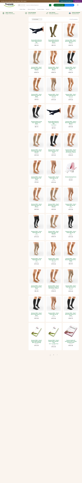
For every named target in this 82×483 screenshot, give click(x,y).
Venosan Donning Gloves (70, 176)
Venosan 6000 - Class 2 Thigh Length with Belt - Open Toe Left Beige (36, 341)
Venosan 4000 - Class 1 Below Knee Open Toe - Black (70, 68)
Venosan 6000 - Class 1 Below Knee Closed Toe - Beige (70, 259)
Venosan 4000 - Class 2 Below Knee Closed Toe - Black (36, 314)
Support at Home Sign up (66, 1)
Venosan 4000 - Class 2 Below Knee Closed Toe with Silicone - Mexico (53, 287)
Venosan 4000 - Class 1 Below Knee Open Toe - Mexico (53, 68)
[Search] (50, 5)
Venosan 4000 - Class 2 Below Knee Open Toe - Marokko (36, 151)
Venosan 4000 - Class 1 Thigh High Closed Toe (53, 259)
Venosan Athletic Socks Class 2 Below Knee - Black (36, 122)
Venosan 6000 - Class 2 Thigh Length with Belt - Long (53, 342)
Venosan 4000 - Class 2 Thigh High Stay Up (53, 178)
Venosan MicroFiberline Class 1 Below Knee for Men (36, 41)
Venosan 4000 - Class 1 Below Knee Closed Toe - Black (70, 314)
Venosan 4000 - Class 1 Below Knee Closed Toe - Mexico (70, 41)
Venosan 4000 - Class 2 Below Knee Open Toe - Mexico (36, 205)
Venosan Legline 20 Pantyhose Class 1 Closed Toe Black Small (70, 341)
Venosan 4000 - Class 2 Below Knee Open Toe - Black (53, 151)
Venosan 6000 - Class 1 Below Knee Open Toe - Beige (36, 95)
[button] (77, 5)
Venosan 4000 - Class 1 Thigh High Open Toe (53, 95)
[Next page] (57, 354)
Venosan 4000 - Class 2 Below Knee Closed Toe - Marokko (53, 205)
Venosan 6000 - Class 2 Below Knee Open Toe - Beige (36, 178)
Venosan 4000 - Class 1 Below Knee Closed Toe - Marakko (36, 68)
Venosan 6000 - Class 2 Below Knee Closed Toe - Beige (36, 287)
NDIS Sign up (77, 1)
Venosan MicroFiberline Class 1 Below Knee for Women (53, 41)
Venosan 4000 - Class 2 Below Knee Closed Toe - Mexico (70, 122)
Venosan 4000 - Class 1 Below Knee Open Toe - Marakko (53, 232)
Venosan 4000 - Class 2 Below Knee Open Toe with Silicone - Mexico (70, 151)
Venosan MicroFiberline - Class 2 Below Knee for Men (53, 123)
